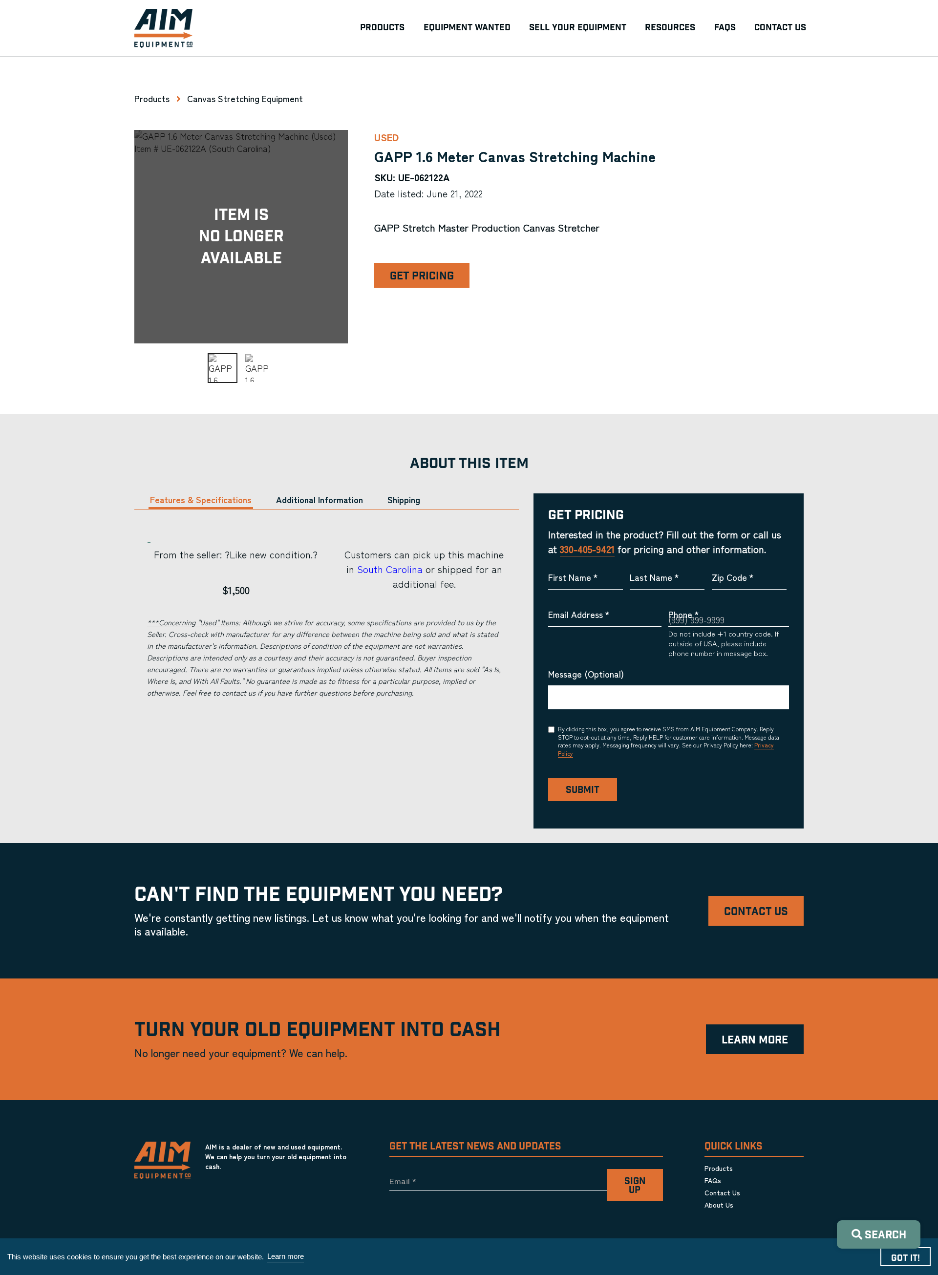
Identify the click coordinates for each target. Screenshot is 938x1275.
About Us (718, 1205)
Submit (582, 790)
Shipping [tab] (403, 499)
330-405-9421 (587, 549)
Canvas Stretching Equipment (245, 98)
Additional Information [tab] (319, 499)
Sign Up (634, 1186)
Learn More (755, 1040)
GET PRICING (422, 276)
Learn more (285, 1256)
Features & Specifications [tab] (201, 499)
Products (152, 98)
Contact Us (756, 912)
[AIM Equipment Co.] (163, 28)
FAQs (712, 1180)
